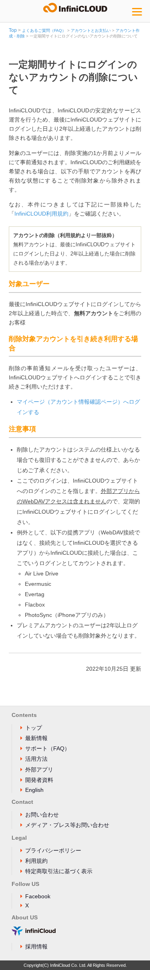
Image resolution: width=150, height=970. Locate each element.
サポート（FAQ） (47, 748)
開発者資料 (39, 780)
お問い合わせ (42, 814)
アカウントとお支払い (91, 30)
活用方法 (36, 759)
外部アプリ (39, 769)
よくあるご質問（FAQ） (44, 30)
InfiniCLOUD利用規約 (41, 213)
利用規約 (36, 861)
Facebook (37, 896)
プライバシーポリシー (53, 850)
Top (13, 30)
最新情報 (36, 738)
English (34, 790)
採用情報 (36, 946)
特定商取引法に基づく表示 (58, 871)
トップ (33, 728)
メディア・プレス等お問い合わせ (67, 825)
